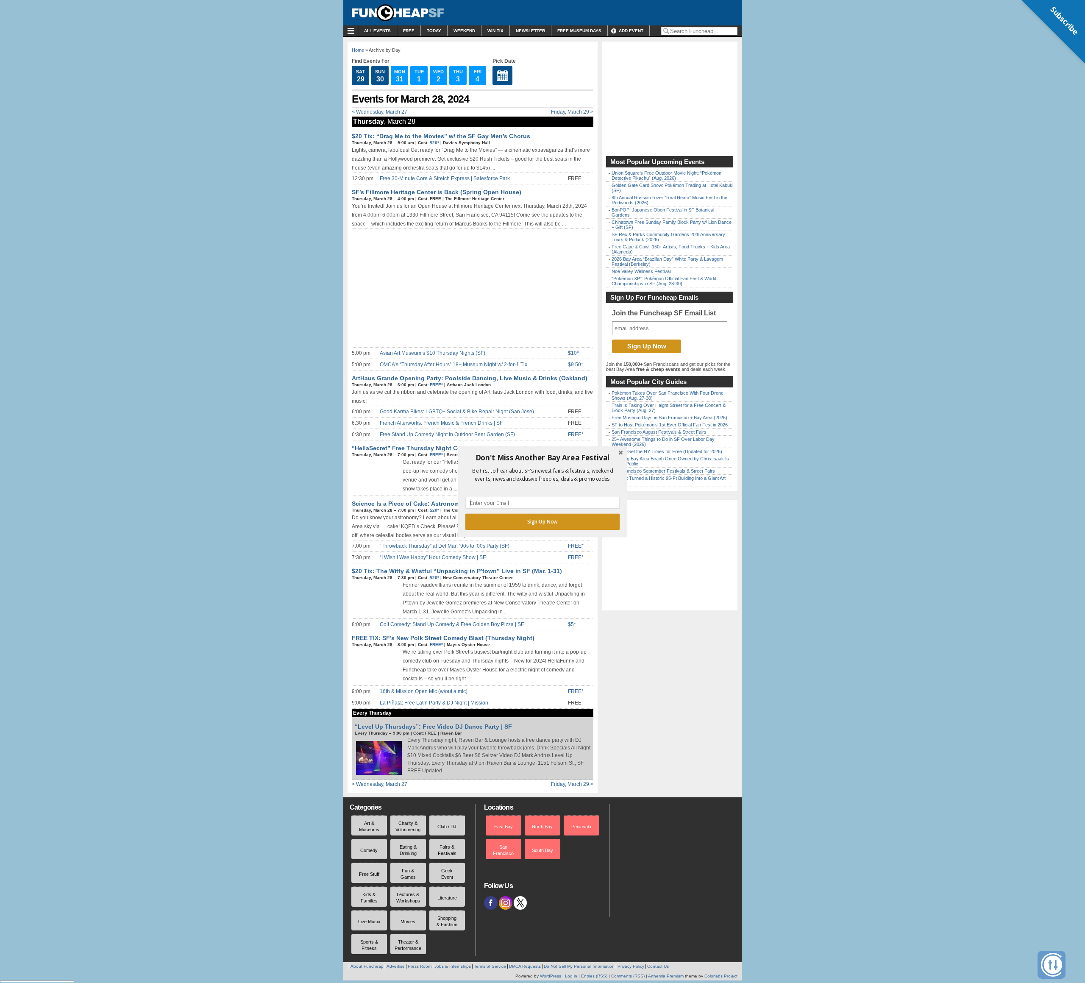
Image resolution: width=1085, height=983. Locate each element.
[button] (542, 457)
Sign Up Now (542, 521)
